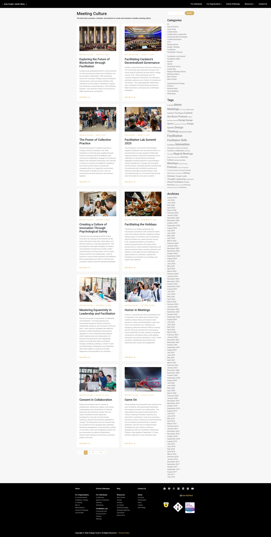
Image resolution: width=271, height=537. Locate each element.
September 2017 (173, 469)
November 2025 (173, 220)
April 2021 (171, 360)
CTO (169, 42)
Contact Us (263, 4)
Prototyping (170, 170)
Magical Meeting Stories (176, 72)
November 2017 (173, 464)
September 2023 (173, 286)
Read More (83, 97)
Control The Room (175, 113)
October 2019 (172, 406)
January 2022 (172, 337)
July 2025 (171, 231)
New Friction (172, 77)
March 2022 (171, 332)
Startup (186, 173)
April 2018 (171, 452)
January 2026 (172, 215)
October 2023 (172, 284)
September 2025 (173, 226)
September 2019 (173, 408)
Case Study (171, 29)
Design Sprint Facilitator (180, 124)
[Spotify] (187, 488)
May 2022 (171, 327)
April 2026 (171, 208)
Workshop (187, 185)
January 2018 (172, 459)
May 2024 (171, 266)
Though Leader (181, 176)
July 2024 (171, 261)
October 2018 (172, 436)
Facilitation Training (174, 52)
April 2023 (171, 299)
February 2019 (172, 426)
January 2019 (172, 429)
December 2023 (173, 279)
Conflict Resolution (174, 39)
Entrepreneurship (185, 132)
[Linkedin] (183, 488)
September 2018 (173, 439)
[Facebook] (169, 488)
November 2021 (173, 342)
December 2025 (173, 218)
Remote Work (172, 89)
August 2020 (172, 380)
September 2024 (173, 256)
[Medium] (178, 488)
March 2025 (171, 241)
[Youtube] (192, 488)
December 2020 (173, 370)
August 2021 (172, 350)
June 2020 (171, 386)
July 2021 (171, 353)
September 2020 (173, 378)
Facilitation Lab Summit (176, 56)
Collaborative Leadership (176, 34)
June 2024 (171, 264)
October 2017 (172, 467)
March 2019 (171, 424)
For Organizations (213, 4)
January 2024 (172, 276)
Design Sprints (172, 44)
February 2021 (172, 365)
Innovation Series (174, 66)
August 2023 (172, 289)
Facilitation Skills (173, 59)
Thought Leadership (176, 179)
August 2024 (172, 259)
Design (181, 120)
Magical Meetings (183, 153)
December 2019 (173, 401)
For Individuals (196, 4)
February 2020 (172, 396)
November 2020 (173, 373)
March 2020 (171, 393)
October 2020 (172, 375)
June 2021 (171, 355)
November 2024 (173, 251)
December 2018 (173, 431)
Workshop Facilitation (173, 187)
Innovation (182, 144)
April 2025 (171, 238)
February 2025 (172, 243)
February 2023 (172, 304)
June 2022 (171, 325)
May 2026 (171, 205)
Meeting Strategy (182, 163)
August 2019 (172, 411)
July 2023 (171, 292)
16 (101, 453)
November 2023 (173, 281)
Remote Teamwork (179, 170)
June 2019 (171, 416)
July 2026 (171, 200)
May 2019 (171, 419)
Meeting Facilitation (180, 160)
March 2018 (171, 454)
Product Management (183, 167)
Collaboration (172, 32)
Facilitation (130, 135)
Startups (171, 176)
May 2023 (171, 297)
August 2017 (172, 472)
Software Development (177, 173)
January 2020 (172, 398)
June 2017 (171, 477)
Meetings (172, 163)
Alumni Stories (172, 27)
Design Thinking (173, 47)
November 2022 (173, 312)
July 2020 (171, 383)
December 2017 (173, 462)
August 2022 (172, 319)
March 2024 (171, 271)
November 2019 (173, 403)
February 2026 (172, 213)
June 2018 (171, 446)
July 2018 (171, 444)
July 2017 (171, 474)
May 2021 (171, 358)
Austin (171, 105)
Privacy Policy (124, 533)
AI (168, 24)
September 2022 (173, 317)
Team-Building (172, 91)
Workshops (171, 94)
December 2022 (173, 309)
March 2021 (171, 363)
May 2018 (171, 449)
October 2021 (172, 345)
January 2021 (172, 368)
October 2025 (172, 223)
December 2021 (173, 340)
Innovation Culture (173, 148)
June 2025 (171, 233)
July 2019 (171, 413)
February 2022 (172, 335)
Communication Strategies (177, 37)
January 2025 (172, 246)
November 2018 (173, 434)
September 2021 (173, 347)
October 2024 (172, 253)
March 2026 (171, 210)
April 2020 (171, 391)
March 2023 (171, 302)
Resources (249, 4)
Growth (170, 61)
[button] (82, 495)
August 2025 (172, 228)
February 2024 (172, 274)
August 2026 (172, 198)
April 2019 (171, 421)
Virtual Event (190, 179)
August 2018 (172, 441)
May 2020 (171, 388)
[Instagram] (173, 488)
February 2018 (172, 457)
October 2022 (172, 314)
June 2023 (171, 294)
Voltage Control (179, 185)
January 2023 (172, 307)
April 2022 (171, 330)
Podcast (170, 86)
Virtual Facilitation (175, 182)
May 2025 (171, 236)
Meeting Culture (86, 54)
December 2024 (173, 248)
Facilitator (171, 145)
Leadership (171, 69)
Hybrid (169, 64)
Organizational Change (176, 83)
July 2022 (171, 322)
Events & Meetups (233, 4)
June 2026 (171, 203)
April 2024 (171, 269)
